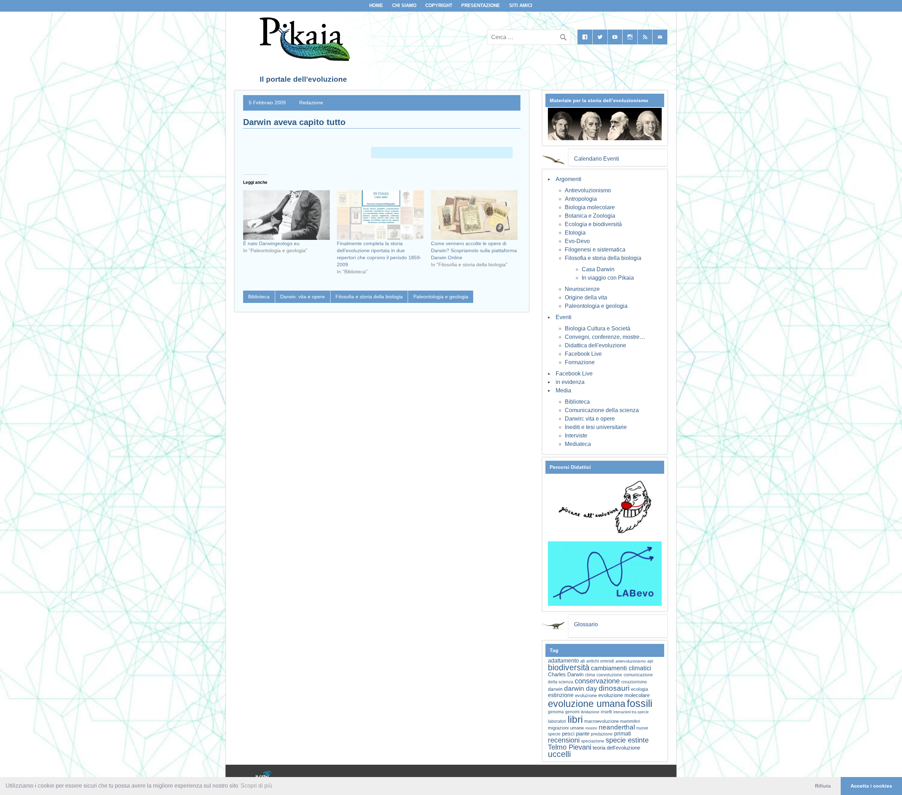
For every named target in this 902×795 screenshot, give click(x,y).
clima (590, 674)
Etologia (575, 233)
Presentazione (480, 5)
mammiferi (630, 721)
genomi (572, 711)
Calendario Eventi (596, 159)
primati (622, 734)
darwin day (580, 688)
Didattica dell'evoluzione (595, 345)
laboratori (557, 721)
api (650, 661)
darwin (555, 689)
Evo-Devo (577, 241)
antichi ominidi (600, 661)
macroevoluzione (601, 721)
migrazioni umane (566, 728)
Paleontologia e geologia (440, 296)
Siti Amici (520, 5)
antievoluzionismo (631, 661)
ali (582, 661)
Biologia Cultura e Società (597, 328)
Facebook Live (583, 354)
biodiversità (568, 667)
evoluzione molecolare (624, 695)
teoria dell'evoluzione (616, 748)
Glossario (586, 624)
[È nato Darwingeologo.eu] (286, 215)
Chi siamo (404, 5)
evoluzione (586, 695)
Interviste (576, 436)
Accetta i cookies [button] (871, 786)
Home (376, 5)
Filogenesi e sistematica (595, 250)
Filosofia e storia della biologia (369, 296)
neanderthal (617, 727)
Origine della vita (586, 297)
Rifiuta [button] (823, 786)
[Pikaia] (303, 59)
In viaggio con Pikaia (608, 278)
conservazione (597, 681)
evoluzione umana (586, 703)
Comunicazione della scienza (602, 410)
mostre (591, 728)
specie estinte (627, 740)
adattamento (563, 661)
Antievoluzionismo (588, 190)
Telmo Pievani (569, 747)
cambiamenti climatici (621, 668)
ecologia (639, 689)
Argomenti (568, 179)
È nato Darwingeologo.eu (271, 243)
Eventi (564, 317)
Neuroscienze (582, 289)
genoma (556, 711)
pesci (568, 734)
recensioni (564, 740)
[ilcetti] (264, 775)
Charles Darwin (565, 674)
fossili (639, 703)
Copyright (438, 5)
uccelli (559, 754)
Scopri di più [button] (256, 786)
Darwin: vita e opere (302, 296)
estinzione (561, 695)
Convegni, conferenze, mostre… (605, 337)
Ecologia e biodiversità (593, 224)
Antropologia (581, 199)
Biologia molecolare (590, 207)
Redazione (311, 102)
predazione (602, 734)
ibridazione (590, 712)
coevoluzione (609, 674)
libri (575, 719)
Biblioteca (259, 296)
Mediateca (578, 444)
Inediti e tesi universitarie (596, 427)
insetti (606, 711)
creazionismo (634, 681)
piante (582, 734)
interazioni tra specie (631, 712)
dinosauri (614, 688)
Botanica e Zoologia (590, 216)
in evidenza (570, 382)
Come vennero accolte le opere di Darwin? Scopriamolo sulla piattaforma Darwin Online (474, 250)
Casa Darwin (598, 269)
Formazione (580, 362)
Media (563, 390)
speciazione (592, 741)
